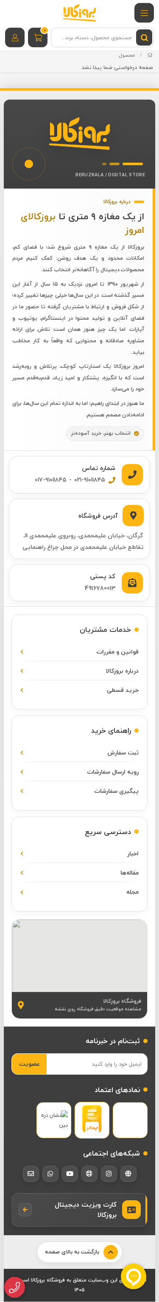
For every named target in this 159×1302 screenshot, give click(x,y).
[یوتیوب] (70, 1174)
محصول (127, 55)
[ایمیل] (31, 1174)
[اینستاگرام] (109, 1174)
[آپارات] (89, 1174)
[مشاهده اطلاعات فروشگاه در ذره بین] (54, 1120)
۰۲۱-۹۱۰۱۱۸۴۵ (89, 479)
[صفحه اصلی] (150, 55)
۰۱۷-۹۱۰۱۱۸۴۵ (51, 479)
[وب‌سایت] (128, 1174)
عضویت (29, 1063)
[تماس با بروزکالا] (14, 1287)
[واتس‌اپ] (50, 1174)
